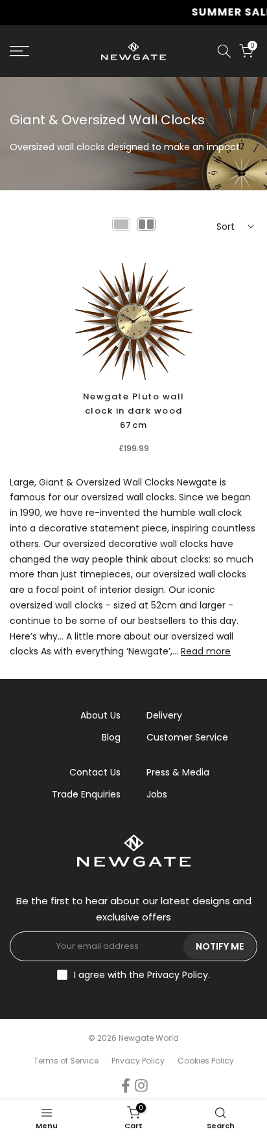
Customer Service (187, 737)
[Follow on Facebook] (126, 1086)
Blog (111, 737)
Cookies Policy (206, 1060)
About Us (100, 715)
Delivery (164, 715)
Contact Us (95, 772)
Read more (206, 651)
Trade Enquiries (86, 794)
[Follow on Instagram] (141, 1086)
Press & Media (177, 772)
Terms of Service (66, 1060)
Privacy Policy (177, 974)
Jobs (156, 794)
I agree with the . (142, 974)
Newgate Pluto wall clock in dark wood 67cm (134, 410)
